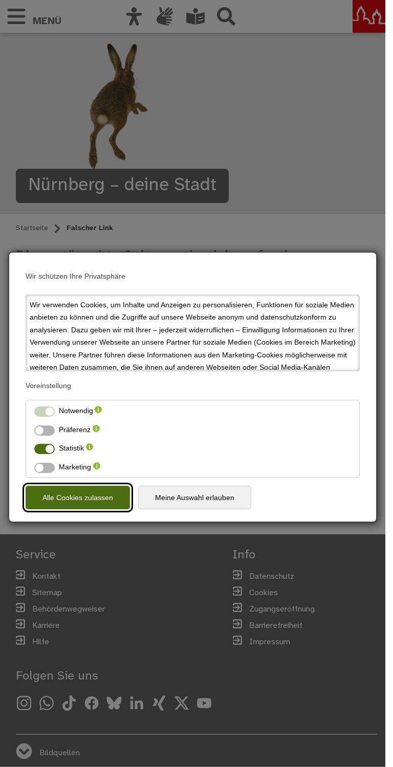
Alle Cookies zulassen (77, 497)
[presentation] (98, 410)
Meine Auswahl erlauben (194, 497)
